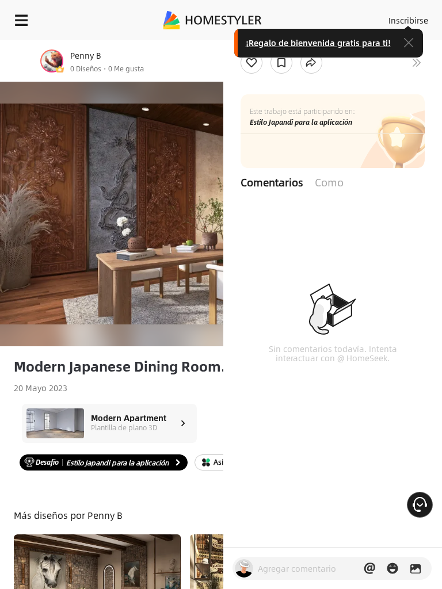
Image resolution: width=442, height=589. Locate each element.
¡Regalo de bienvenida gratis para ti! (318, 42)
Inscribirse (408, 20)
